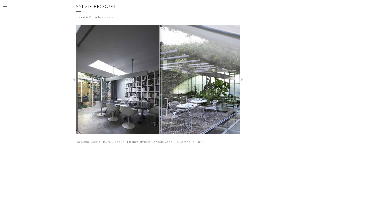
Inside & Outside (88, 17)
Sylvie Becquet (96, 6)
